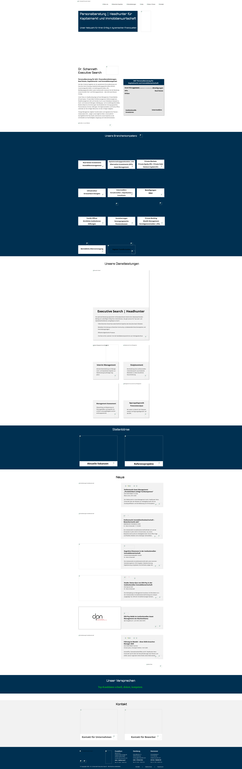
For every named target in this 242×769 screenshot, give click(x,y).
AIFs (108, 88)
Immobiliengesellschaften (99, 88)
